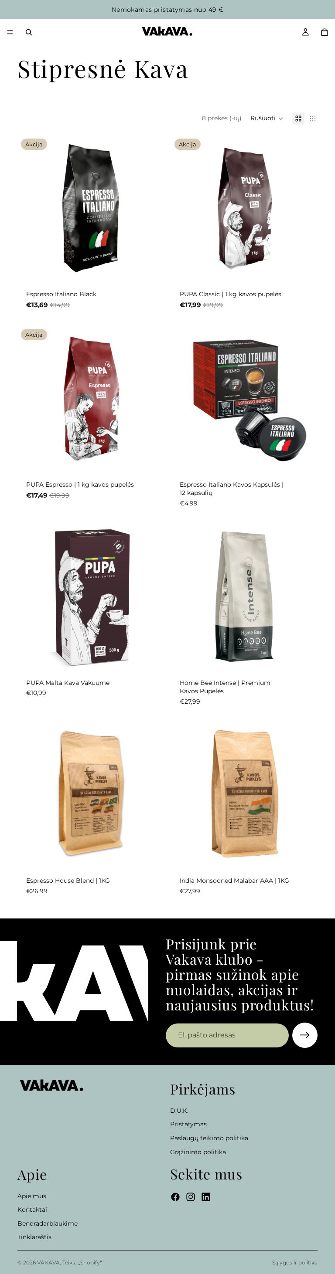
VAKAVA (48, 1262)
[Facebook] (175, 1197)
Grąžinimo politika (198, 1152)
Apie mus (31, 1196)
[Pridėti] (150, 268)
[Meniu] (10, 32)
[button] (267, 118)
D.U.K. (179, 1111)
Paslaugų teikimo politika (209, 1138)
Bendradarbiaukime (47, 1223)
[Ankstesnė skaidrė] (30, 794)
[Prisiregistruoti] (305, 1035)
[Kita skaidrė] (151, 794)
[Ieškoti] (28, 32)
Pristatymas (188, 1124)
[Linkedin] (206, 1197)
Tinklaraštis (34, 1237)
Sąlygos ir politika (295, 1262)
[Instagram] (190, 1197)
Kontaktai (32, 1210)
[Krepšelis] (324, 32)
